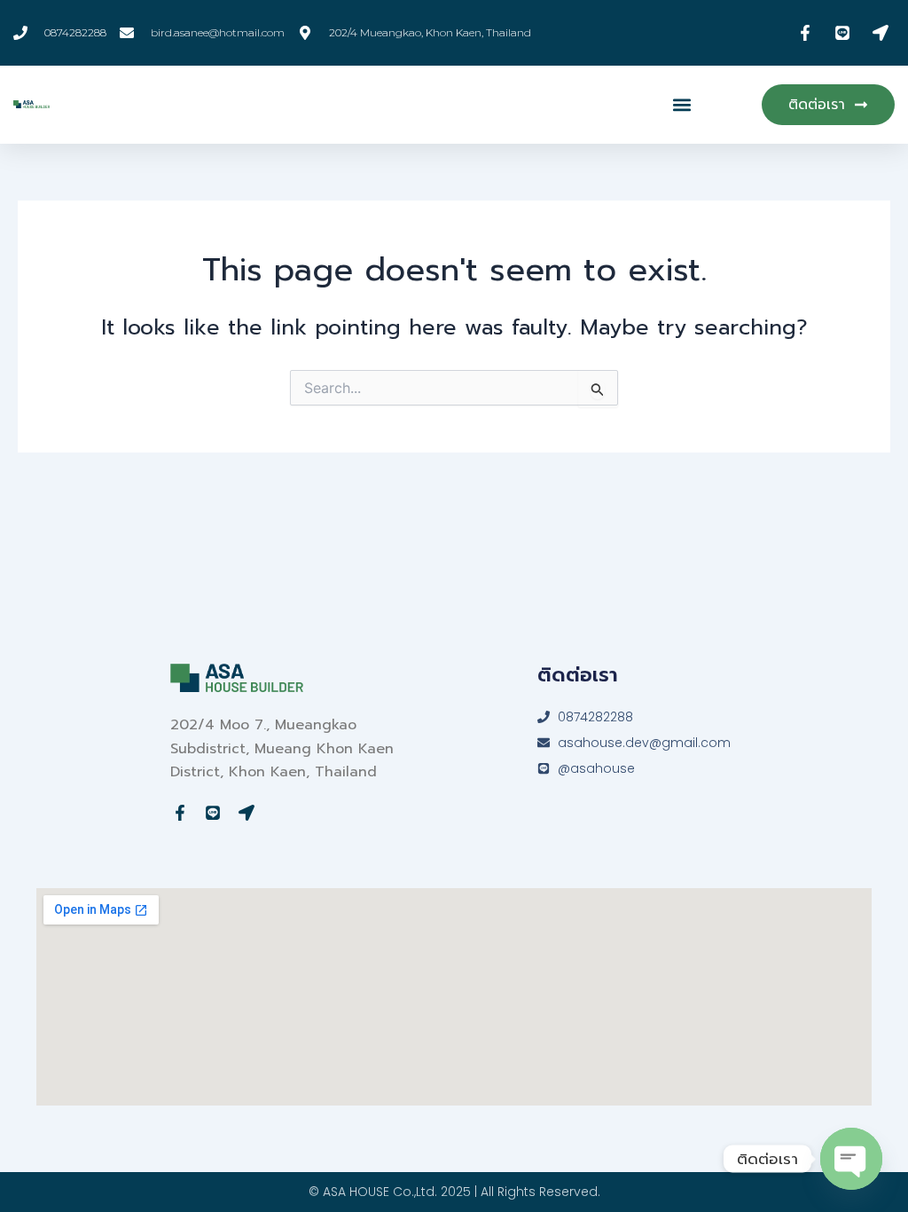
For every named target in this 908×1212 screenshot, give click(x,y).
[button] (682, 104)
